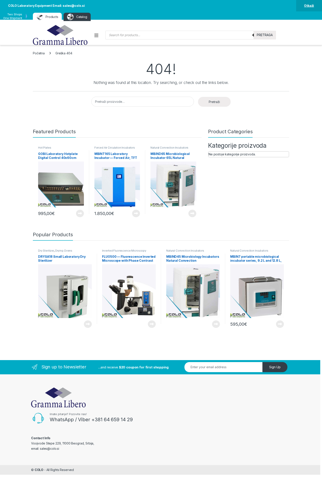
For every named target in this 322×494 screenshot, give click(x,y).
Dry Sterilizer (46, 250)
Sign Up (275, 367)
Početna (39, 53)
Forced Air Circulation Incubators (114, 147)
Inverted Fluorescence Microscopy (124, 250)
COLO (39, 470)
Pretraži (214, 102)
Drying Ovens (63, 250)
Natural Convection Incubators (169, 147)
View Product (78, 213)
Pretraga (265, 35)
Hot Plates (44, 147)
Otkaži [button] (309, 5)
